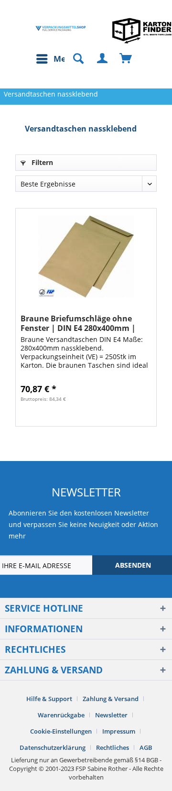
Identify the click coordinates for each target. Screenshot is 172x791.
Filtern (41, 162)
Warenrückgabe (61, 715)
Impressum (118, 731)
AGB (146, 747)
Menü (65, 58)
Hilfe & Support (49, 698)
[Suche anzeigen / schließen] (74, 58)
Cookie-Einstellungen (61, 731)
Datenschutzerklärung (53, 747)
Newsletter (111, 715)
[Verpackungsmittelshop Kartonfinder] (142, 30)
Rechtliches (112, 747)
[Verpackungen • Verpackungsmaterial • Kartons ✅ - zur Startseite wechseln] (60, 28)
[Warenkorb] (126, 58)
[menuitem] (56, 58)
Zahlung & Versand (111, 698)
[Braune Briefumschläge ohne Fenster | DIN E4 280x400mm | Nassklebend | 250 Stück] (86, 256)
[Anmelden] (102, 58)
